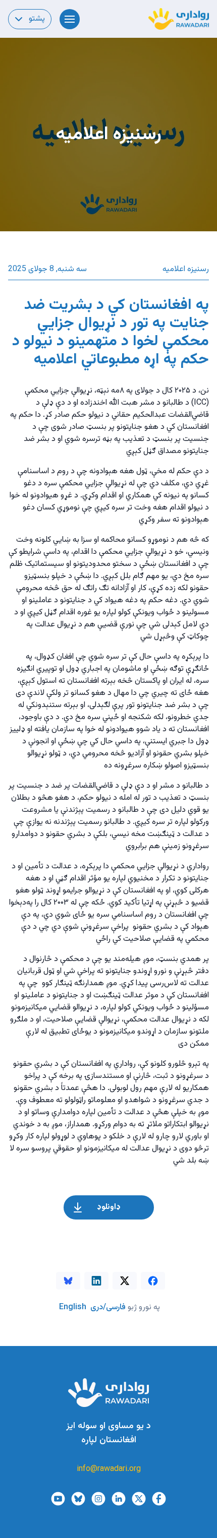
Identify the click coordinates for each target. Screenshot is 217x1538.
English (72, 1307)
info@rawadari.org (109, 1469)
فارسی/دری (108, 1307)
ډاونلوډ (109, 1207)
